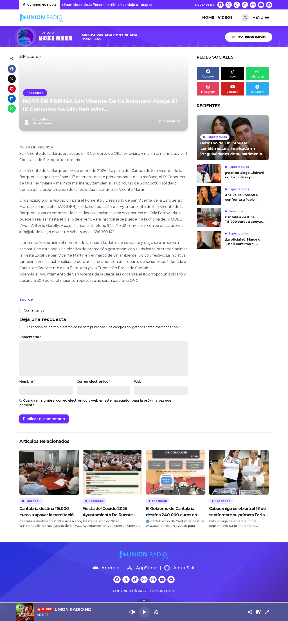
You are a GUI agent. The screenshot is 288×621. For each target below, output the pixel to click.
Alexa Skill (184, 567)
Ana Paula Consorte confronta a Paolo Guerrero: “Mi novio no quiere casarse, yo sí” (243, 197)
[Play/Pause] (144, 612)
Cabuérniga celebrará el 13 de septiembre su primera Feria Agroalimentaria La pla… (237, 512)
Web (138, 382)
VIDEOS (225, 17)
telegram (257, 91)
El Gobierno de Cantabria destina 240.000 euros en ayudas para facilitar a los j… (173, 512)
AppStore (146, 567)
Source (26, 299)
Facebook (35, 93)
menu (257, 17)
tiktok (232, 76)
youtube (232, 91)
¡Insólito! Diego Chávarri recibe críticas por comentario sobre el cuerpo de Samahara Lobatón (244, 175)
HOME (208, 17)
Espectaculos (217, 137)
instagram (208, 91)
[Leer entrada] (233, 137)
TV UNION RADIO (252, 37)
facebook (208, 76)
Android (110, 567)
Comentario (30, 337)
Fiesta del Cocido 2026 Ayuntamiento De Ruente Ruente (108, 512)
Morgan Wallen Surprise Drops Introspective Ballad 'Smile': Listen (116, 5)
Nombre (27, 382)
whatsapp (257, 76)
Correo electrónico (93, 382)
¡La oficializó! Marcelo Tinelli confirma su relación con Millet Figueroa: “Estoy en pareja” (242, 241)
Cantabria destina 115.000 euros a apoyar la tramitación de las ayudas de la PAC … (243, 219)
